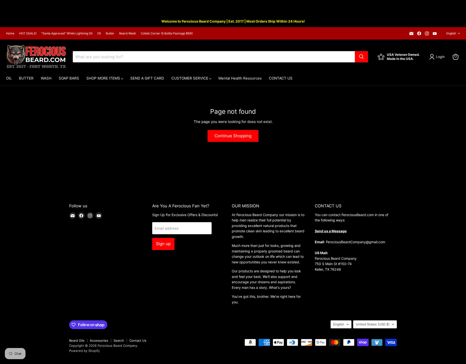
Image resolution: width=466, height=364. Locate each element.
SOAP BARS (69, 78)
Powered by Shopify (84, 351)
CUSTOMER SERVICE (190, 78)
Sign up (163, 243)
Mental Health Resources (240, 78)
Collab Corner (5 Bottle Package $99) (167, 33)
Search (119, 340)
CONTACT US (280, 78)
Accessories (99, 340)
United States (373, 324)
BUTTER (26, 78)
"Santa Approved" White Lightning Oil (66, 33)
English (451, 33)
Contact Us (137, 340)
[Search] (361, 56)
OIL (9, 78)
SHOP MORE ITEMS (103, 78)
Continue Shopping (233, 135)
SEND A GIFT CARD (147, 78)
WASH (46, 78)
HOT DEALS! (27, 33)
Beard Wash (127, 33)
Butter (110, 33)
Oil (99, 33)
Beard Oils (76, 340)
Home (10, 33)
